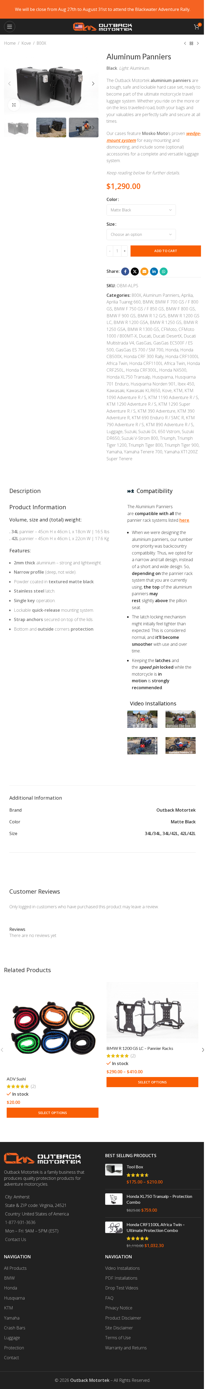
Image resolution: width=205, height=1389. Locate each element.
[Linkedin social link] (154, 272)
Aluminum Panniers (161, 295)
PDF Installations (121, 1278)
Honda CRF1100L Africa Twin (157, 363)
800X (41, 43)
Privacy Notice (118, 1308)
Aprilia (187, 295)
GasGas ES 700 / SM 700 (139, 350)
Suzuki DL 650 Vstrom (159, 431)
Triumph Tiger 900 (181, 445)
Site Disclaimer (119, 1328)
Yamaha (114, 452)
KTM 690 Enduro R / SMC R (158, 418)
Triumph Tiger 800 (145, 445)
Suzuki (130, 431)
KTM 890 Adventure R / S (169, 425)
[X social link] (135, 272)
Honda (171, 350)
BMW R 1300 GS (143, 329)
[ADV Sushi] (52, 1028)
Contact (11, 1358)
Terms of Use (118, 1338)
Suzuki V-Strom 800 (139, 438)
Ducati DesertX (167, 336)
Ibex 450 (186, 384)
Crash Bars (14, 1328)
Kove (26, 43)
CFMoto (169, 329)
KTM (178, 390)
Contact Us (15, 1239)
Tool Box (135, 1166)
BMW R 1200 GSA (130, 322)
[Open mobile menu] (9, 26)
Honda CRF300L (141, 370)
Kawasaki (115, 390)
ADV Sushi (16, 1078)
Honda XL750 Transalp (128, 377)
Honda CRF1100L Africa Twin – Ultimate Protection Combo (156, 1227)
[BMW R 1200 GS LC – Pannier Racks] (152, 1012)
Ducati (145, 336)
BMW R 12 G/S (151, 316)
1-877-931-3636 (20, 1222)
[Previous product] (185, 43)
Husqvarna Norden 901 (153, 384)
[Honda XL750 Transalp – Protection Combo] (114, 1203)
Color (112, 199)
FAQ (109, 1298)
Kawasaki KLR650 (143, 390)
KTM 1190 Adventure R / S (173, 397)
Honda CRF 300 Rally (143, 356)
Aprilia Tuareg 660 (124, 302)
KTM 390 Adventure (156, 411)
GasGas (143, 343)
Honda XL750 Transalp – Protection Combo (159, 1199)
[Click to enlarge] (14, 105)
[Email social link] (144, 272)
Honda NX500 (172, 370)
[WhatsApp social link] (164, 272)
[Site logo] (102, 26)
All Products (15, 1268)
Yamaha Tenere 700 (143, 452)
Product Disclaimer (123, 1318)
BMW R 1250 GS (166, 322)
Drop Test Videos (121, 1288)
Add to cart (165, 250)
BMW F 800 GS (180, 309)
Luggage (115, 431)
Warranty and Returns (126, 1348)
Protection (14, 1348)
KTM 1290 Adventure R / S (131, 404)
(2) (33, 1086)
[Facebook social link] (125, 272)
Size (111, 224)
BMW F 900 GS (121, 316)
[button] (9, 83)
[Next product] (198, 43)
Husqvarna (162, 377)
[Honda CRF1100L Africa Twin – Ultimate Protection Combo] (114, 1235)
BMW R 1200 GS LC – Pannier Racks (140, 1048)
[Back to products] (191, 43)
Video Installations (122, 1268)
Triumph (167, 438)
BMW (148, 302)
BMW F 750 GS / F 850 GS (139, 309)
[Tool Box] (114, 1174)
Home (10, 43)
